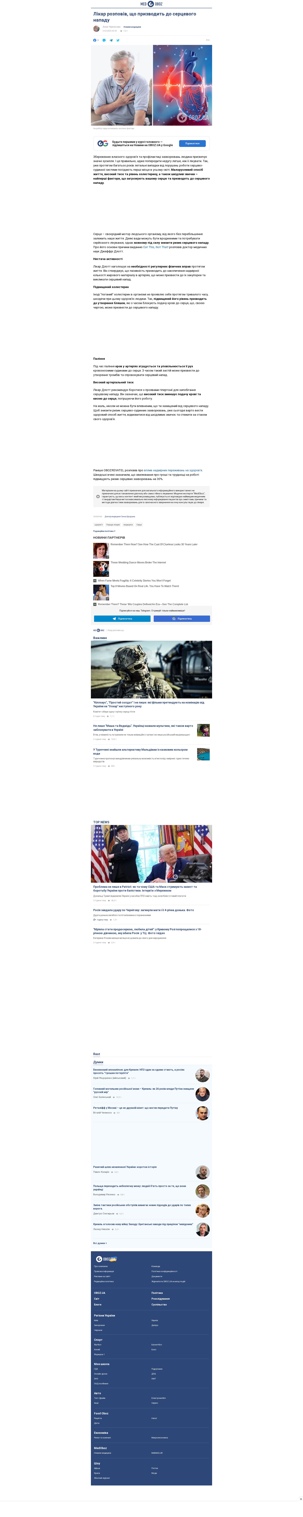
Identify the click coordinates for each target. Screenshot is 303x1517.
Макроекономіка (160, 1437)
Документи (157, 1276)
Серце (139, 525)
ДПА (154, 1374)
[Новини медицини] (98, 630)
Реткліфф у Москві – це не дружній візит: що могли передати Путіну (135, 1107)
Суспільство (159, 1304)
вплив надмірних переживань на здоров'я (173, 470)
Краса (97, 1473)
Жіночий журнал (102, 1478)
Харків (155, 1320)
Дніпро (155, 1325)
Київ (96, 1320)
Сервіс (155, 1403)
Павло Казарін (101, 1172)
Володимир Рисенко (104, 1194)
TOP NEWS (101, 822)
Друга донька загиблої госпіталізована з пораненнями (122, 915)
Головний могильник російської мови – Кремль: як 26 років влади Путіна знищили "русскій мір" (143, 1090)
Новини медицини (132, 27)
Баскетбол (157, 1344)
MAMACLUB (157, 1453)
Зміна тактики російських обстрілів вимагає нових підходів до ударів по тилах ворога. (142, 1207)
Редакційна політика (103, 531)
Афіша (97, 1468)
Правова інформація (104, 1271)
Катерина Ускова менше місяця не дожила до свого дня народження (129, 938)
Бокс (154, 1349)
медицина (128, 525)
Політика (157, 1292)
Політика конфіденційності (164, 1271)
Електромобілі (159, 1398)
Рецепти (98, 1418)
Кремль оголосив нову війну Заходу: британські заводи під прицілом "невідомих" (143, 1224)
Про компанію (101, 1266)
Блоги (97, 1304)
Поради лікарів (113, 525)
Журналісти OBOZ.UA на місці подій (168, 1281)
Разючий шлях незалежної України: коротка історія (125, 1166)
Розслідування (161, 1298)
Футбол (97, 1344)
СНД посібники (101, 1383)
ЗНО (96, 1379)
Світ (96, 1298)
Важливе (100, 638)
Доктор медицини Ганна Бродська (120, 516)
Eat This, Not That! (155, 247)
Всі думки (99, 1243)
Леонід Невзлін (101, 1229)
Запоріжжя (99, 1325)
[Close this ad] (301, 1499)
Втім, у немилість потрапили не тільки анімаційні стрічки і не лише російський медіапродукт (141, 734)
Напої (154, 1418)
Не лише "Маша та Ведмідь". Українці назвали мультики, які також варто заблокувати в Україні (143, 727)
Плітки (155, 1468)
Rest (96, 1054)
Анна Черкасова (111, 26)
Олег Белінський (102, 1097)
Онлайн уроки (100, 1374)
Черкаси (98, 1330)
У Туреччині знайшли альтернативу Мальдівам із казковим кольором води (140, 751)
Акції (96, 1403)
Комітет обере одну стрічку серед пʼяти (114, 711)
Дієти (96, 1423)
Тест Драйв (99, 1398)
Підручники (157, 1369)
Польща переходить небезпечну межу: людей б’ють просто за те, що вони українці (139, 1188)
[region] (151, 208)
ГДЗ (96, 1369)
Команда (156, 1266)
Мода (154, 1473)
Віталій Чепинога (102, 1112)
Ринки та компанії (102, 1437)
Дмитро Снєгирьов (103, 1213)
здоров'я (99, 525)
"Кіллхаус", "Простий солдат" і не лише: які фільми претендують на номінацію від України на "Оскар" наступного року (148, 704)
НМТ (154, 1379)
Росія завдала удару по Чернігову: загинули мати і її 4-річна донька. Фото (143, 910)
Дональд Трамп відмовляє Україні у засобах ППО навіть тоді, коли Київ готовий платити (139, 896)
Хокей (97, 1349)
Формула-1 (99, 1354)
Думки (98, 1062)
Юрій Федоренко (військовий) (109, 1078)
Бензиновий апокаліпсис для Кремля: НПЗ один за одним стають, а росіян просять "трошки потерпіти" (138, 1071)
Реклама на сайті (102, 1276)
